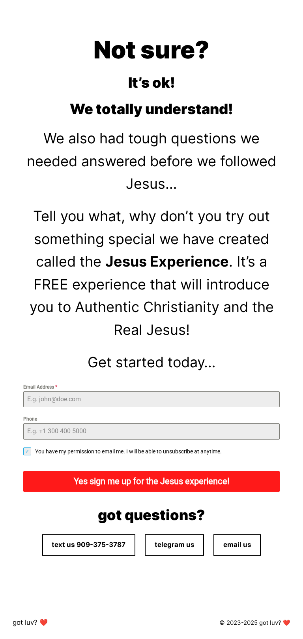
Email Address (40, 387)
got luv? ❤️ (30, 622)
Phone (30, 419)
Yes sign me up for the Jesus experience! (152, 481)
